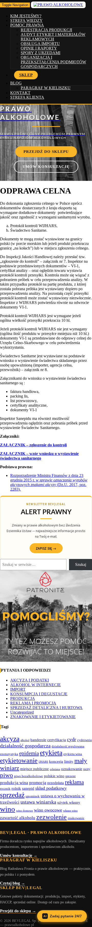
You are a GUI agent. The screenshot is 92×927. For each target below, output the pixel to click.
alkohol (24, 740)
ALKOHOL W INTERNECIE (35, 685)
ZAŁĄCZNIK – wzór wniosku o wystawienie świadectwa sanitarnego (39, 455)
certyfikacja (56, 740)
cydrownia (84, 740)
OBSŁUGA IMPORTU (40, 43)
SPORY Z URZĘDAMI (40, 53)
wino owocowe (48, 810)
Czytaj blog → (12, 883)
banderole (38, 740)
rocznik (5, 788)
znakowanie (76, 818)
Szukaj (80, 564)
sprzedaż (12, 795)
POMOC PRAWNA (27, 25)
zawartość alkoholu (17, 817)
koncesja (56, 761)
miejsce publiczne (34, 769)
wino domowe (24, 810)
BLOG (16, 83)
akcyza (9, 739)
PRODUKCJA (22, 698)
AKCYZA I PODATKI (29, 680)
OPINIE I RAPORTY (39, 48)
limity (68, 761)
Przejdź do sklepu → (18, 911)
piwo (6, 775)
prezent (70, 776)
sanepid (28, 788)
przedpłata (55, 783)
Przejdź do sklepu (46, 152)
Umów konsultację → (18, 855)
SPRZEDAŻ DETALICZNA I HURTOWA (46, 707)
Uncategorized (22, 712)
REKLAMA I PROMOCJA (33, 703)
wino (7, 809)
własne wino (70, 810)
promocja (37, 782)
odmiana (55, 769)
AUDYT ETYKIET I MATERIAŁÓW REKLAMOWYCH (53, 36)
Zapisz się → (46, 548)
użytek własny (68, 802)
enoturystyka (9, 754)
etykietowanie (19, 760)
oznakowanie (71, 769)
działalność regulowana (68, 746)
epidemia (29, 753)
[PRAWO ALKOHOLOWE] (46, 122)
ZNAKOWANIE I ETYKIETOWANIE (43, 717)
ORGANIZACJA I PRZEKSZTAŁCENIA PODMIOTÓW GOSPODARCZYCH (53, 62)
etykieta (51, 753)
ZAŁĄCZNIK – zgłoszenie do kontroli (33, 445)
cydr (71, 739)
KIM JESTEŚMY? (25, 16)
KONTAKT (20, 93)
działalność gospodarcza (25, 745)
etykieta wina (72, 754)
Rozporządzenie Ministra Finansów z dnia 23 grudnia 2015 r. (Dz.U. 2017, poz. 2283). (48, 482)
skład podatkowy (51, 788)
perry (86, 769)
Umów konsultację (46, 167)
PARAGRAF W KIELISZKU (46, 88)
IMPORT (18, 689)
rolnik (16, 788)
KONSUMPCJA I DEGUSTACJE (38, 694)
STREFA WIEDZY (26, 20)
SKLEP (26, 75)
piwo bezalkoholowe (28, 776)
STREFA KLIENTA (27, 97)
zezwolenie (51, 817)
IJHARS (43, 761)
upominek (33, 796)
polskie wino (54, 776)
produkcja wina (14, 782)
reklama (74, 782)
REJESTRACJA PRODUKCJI (46, 30)
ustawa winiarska (38, 802)
